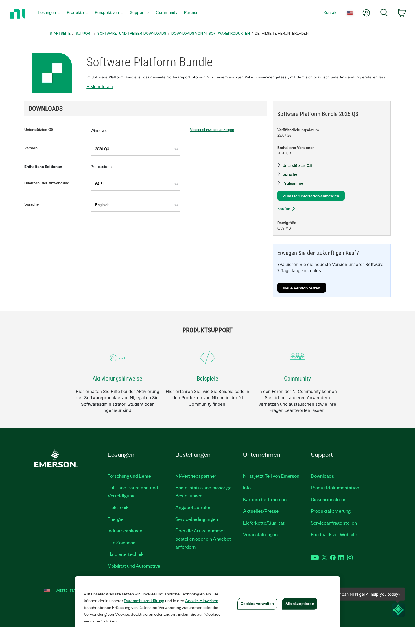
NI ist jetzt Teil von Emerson (271, 476)
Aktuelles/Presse (261, 511)
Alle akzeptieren (299, 603)
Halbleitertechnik (126, 554)
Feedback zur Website (334, 534)
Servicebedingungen (196, 519)
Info (247, 487)
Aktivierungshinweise (117, 378)
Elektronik (118, 507)
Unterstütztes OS (39, 130)
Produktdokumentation (335, 487)
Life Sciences (121, 542)
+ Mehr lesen (99, 86)
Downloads (322, 476)
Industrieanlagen (125, 530)
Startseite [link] (60, 33)
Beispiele (207, 378)
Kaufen (283, 208)
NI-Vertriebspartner (195, 476)
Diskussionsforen (328, 499)
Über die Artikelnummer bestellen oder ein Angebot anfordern (203, 538)
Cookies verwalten (257, 603)
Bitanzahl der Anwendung (46, 183)
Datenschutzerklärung (144, 600)
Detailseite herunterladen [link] (282, 33)
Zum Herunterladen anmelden (311, 195)
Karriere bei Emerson (265, 499)
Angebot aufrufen (193, 507)
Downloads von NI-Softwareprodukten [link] (210, 33)
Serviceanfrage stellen (334, 522)
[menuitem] (49, 14)
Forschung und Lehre (129, 476)
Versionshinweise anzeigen (212, 130)
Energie (115, 519)
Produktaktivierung (331, 511)
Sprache (31, 204)
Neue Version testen (301, 287)
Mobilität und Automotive (134, 566)
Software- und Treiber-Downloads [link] (131, 33)
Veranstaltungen (260, 534)
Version (31, 148)
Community (297, 378)
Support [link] (84, 33)
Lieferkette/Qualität (264, 522)
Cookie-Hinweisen (201, 600)
